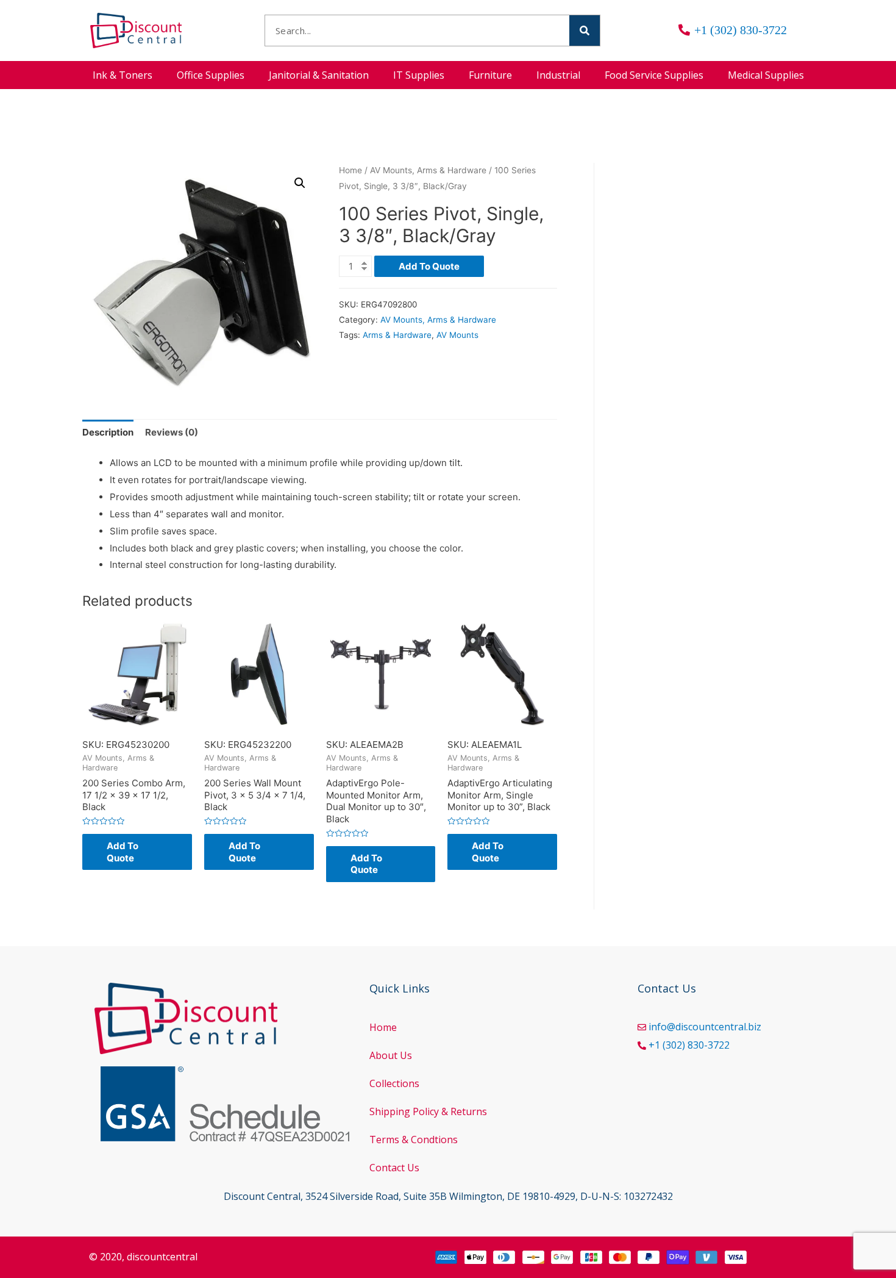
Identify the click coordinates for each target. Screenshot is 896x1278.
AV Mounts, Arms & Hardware (428, 170)
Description (107, 432)
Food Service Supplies (654, 75)
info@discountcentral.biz (705, 1026)
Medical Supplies (766, 75)
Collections (394, 1083)
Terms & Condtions (413, 1139)
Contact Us (394, 1167)
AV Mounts (457, 335)
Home (350, 170)
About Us (390, 1055)
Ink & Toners (122, 75)
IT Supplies (418, 75)
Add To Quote (429, 266)
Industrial (558, 75)
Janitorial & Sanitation (319, 75)
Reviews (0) (171, 432)
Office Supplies (210, 75)
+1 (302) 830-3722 (689, 1045)
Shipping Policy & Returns (428, 1111)
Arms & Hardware (397, 335)
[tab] (107, 433)
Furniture (490, 75)
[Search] (584, 30)
